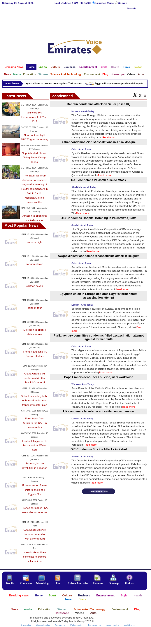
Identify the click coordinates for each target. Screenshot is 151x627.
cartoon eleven (34, 263)
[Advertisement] (75, 23)
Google (122, 2)
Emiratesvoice (76, 625)
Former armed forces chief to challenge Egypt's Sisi (34, 490)
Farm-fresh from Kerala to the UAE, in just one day (34, 423)
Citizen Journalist (78, 583)
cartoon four (35, 307)
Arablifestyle (129, 625)
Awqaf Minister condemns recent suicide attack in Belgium (98, 256)
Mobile (10, 583)
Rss (58, 583)
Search (131, 8)
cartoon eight (34, 242)
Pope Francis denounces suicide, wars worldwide (98, 377)
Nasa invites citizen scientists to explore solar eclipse (34, 557)
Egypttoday (60, 625)
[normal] (140, 95)
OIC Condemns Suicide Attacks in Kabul (99, 449)
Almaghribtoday (43, 625)
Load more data (99, 491)
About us (98, 583)
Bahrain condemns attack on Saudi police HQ (98, 104)
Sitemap (114, 583)
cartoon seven (34, 285)
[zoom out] (145, 95)
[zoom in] (135, 95)
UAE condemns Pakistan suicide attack (98, 180)
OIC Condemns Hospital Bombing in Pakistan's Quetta (98, 218)
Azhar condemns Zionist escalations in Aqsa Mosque (99, 142)
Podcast (129, 583)
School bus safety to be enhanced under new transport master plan (34, 400)
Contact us (26, 583)
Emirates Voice (105, 2)
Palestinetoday (94, 625)
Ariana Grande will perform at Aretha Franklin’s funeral (34, 378)
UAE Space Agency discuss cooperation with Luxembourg (34, 534)
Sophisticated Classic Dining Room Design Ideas (34, 157)
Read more (108, 137)
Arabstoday (26, 625)
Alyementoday (112, 625)
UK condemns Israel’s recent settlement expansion (98, 411)
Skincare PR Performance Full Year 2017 (34, 117)
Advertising (42, 583)
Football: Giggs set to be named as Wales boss (34, 445)
